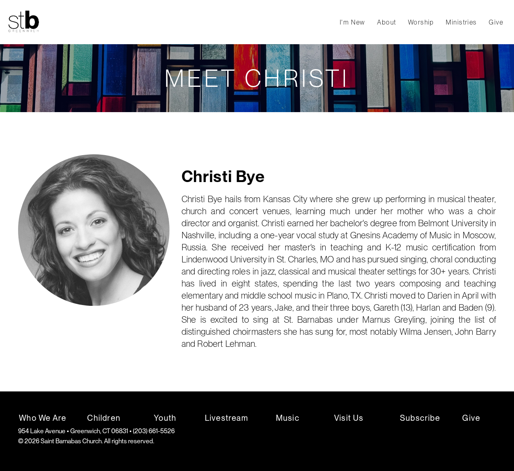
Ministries (462, 22)
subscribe (420, 418)
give (471, 418)
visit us (349, 418)
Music (288, 418)
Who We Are (42, 418)
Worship (422, 22)
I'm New (354, 22)
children (103, 418)
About (387, 22)
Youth (165, 418)
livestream (226, 418)
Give (496, 22)
